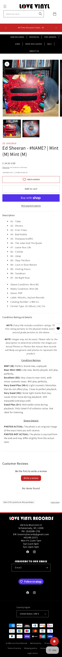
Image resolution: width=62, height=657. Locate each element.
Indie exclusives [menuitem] (33, 44)
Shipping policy (30, 648)
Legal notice (32, 653)
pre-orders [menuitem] (50, 37)
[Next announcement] (56, 27)
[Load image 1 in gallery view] (12, 128)
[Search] (40, 14)
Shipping (5, 167)
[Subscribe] (46, 567)
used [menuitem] (17, 44)
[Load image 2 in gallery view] (31, 128)
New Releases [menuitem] (17, 37)
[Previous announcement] (5, 27)
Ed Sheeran (9, 143)
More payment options (31, 205)
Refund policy (35, 643)
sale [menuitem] (49, 44)
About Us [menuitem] (34, 51)
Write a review (31, 478)
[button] (8, 6)
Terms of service (14, 648)
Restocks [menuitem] (34, 37)
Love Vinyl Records (19, 643)
